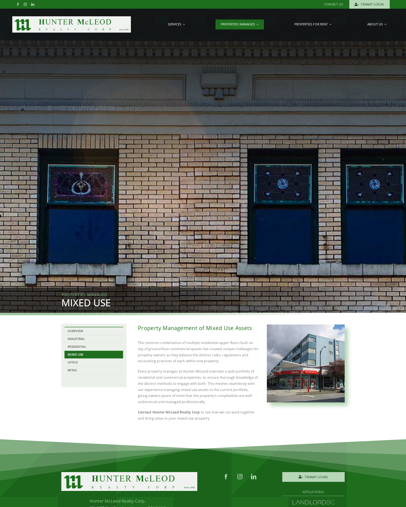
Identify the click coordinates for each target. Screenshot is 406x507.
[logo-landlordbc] (313, 502)
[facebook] (17, 4)
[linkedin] (32, 4)
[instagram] (25, 4)
